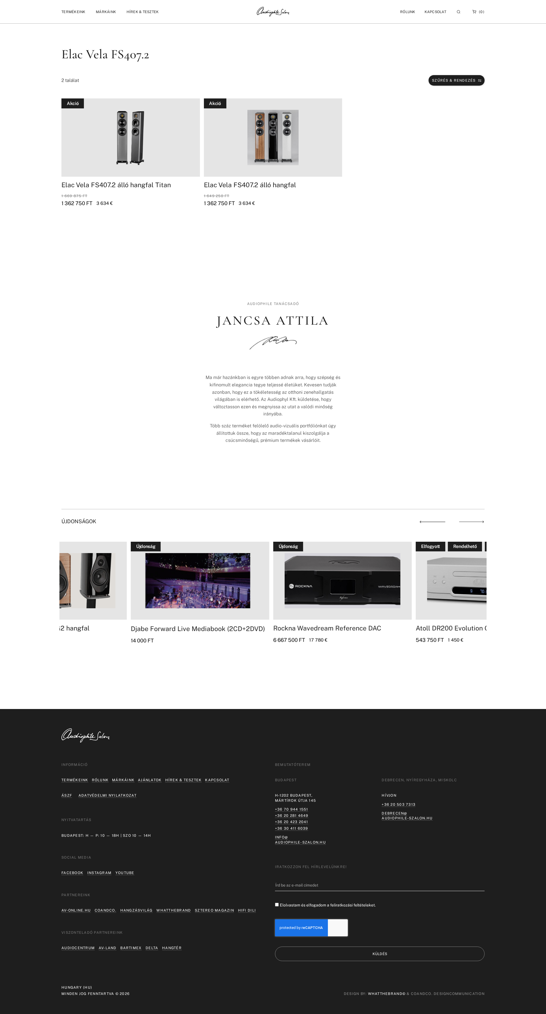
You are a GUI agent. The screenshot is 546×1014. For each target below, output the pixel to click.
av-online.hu (76, 910)
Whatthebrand (173, 910)
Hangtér (172, 948)
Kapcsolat (435, 12)
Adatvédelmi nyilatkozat (107, 795)
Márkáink (123, 780)
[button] (73, 12)
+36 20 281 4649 (292, 815)
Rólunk (100, 780)
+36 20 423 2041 (291, 822)
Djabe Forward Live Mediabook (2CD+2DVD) (128, 628)
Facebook (72, 873)
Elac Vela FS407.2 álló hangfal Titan (116, 185)
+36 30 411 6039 (291, 828)
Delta (152, 948)
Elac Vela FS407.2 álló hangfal (250, 185)
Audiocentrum (78, 948)
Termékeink (74, 780)
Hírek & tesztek (183, 780)
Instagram (99, 873)
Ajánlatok (150, 780)
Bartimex (131, 948)
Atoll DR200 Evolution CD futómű (397, 628)
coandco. (105, 910)
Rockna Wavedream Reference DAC (258, 628)
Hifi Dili (247, 910)
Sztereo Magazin (214, 910)
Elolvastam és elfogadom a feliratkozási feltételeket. (328, 905)
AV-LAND (108, 948)
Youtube (125, 873)
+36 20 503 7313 (398, 804)
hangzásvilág (136, 910)
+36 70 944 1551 (291, 809)
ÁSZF (66, 795)
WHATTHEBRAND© (387, 994)
